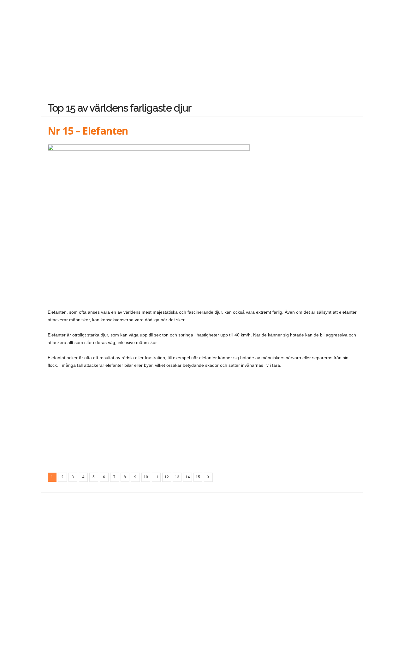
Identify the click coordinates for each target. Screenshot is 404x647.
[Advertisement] (202, 47)
